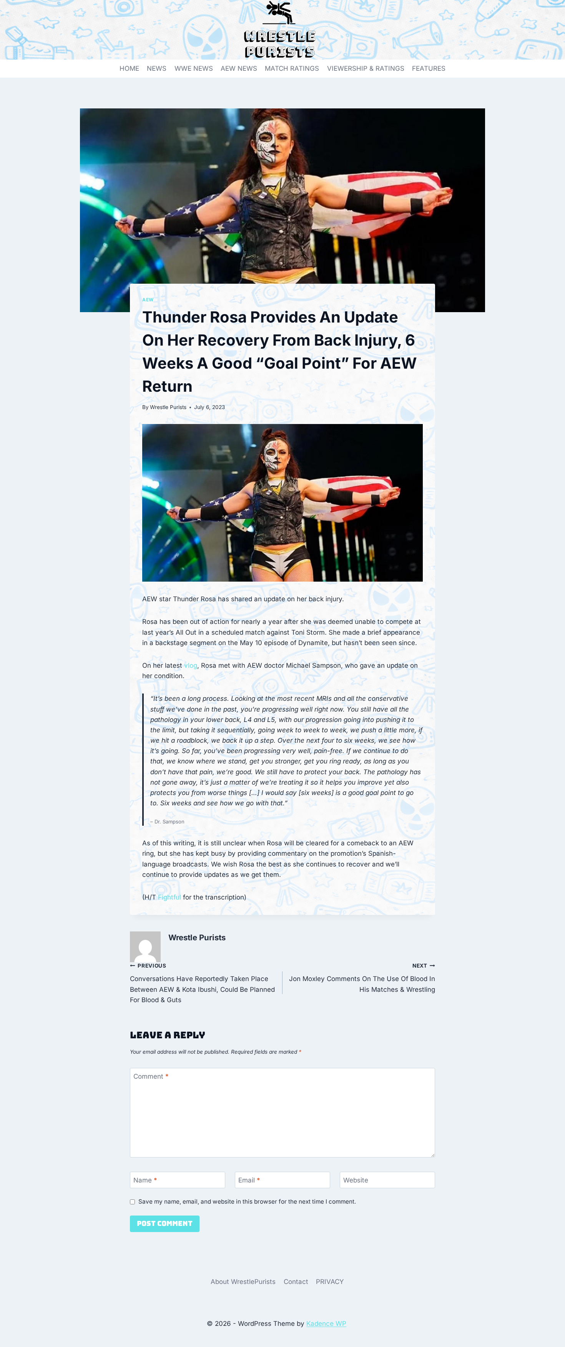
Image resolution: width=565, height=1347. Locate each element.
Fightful (169, 897)
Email (249, 1180)
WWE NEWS (193, 68)
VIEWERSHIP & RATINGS (365, 68)
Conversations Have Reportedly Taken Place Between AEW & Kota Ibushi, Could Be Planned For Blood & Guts (202, 983)
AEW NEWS (239, 68)
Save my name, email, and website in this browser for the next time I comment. (247, 1201)
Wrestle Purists (168, 407)
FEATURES (428, 68)
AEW (148, 300)
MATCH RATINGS (292, 68)
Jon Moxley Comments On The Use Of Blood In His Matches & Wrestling (362, 978)
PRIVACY (330, 1281)
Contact (296, 1281)
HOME (129, 68)
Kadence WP (326, 1323)
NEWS (156, 68)
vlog (190, 665)
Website (355, 1180)
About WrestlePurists (243, 1281)
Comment (151, 1076)
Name (145, 1180)
